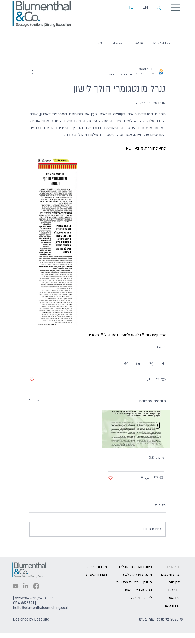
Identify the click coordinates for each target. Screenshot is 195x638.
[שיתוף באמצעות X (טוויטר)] (150, 363)
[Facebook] (36, 586)
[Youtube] (15, 586)
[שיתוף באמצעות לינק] (125, 363)
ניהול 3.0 (156, 457)
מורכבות (138, 43)
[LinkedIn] (26, 586)
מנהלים (117, 43)
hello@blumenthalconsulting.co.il (40, 607)
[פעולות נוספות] (32, 72)
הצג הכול (35, 400)
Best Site (41, 619)
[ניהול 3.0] (136, 429)
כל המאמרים (161, 43)
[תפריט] (175, 8)
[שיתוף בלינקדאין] (138, 363)
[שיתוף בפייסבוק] (163, 363)
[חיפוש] (159, 8)
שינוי (100, 43)
